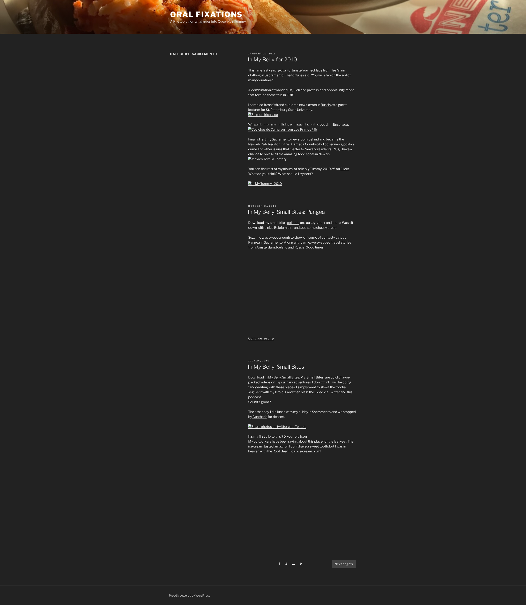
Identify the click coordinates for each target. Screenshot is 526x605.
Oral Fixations (206, 14)
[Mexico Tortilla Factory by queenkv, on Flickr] (267, 159)
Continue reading (261, 338)
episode (293, 223)
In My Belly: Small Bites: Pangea (286, 212)
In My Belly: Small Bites (276, 366)
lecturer (254, 110)
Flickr (344, 169)
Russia (326, 105)
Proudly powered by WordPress (189, 595)
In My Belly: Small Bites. (282, 377)
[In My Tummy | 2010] (265, 184)
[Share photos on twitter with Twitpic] (277, 427)
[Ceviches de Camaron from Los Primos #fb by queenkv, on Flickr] (282, 129)
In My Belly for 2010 (272, 59)
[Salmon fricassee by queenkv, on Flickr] (263, 115)
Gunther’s (259, 417)
